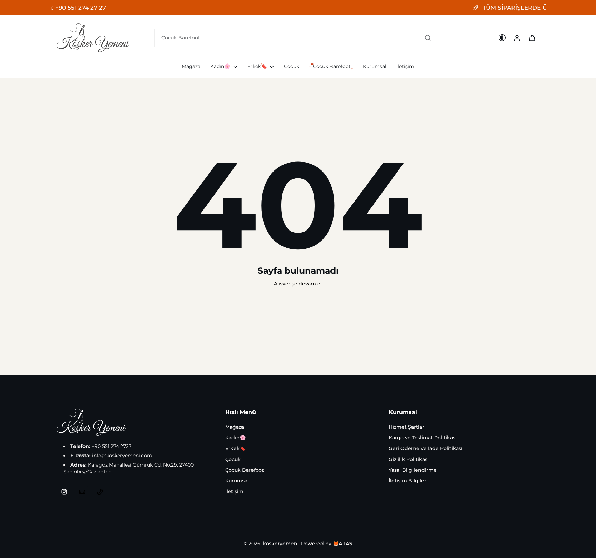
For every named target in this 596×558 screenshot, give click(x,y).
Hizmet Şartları (407, 427)
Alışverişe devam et (298, 284)
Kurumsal (237, 481)
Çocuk (233, 459)
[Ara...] (428, 37)
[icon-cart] (531, 38)
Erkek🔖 (235, 448)
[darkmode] (502, 37)
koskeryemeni (281, 543)
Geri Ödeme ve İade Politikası (426, 448)
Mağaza (234, 427)
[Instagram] (64, 491)
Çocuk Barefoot (244, 470)
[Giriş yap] (516, 37)
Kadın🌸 (235, 437)
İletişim (234, 491)
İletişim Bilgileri (408, 481)
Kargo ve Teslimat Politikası (423, 437)
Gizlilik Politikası (409, 459)
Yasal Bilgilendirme (413, 470)
